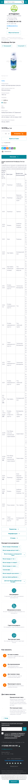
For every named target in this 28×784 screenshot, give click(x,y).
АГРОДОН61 (14, 14)
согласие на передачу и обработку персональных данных (14, 734)
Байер (3, 80)
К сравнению (7, 142)
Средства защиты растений (14, 37)
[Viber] (12, 148)
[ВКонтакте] (5, 148)
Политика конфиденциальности (14, 760)
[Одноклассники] (7, 148)
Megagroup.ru (14, 766)
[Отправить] (25, 729)
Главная (3, 37)
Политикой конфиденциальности (12, 737)
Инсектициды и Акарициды (16, 38)
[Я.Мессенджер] (2, 148)
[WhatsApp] (14, 148)
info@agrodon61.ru (12, 26)
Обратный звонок (13, 32)
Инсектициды (4, 38)
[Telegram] (10, 148)
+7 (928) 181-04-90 (14, 21)
